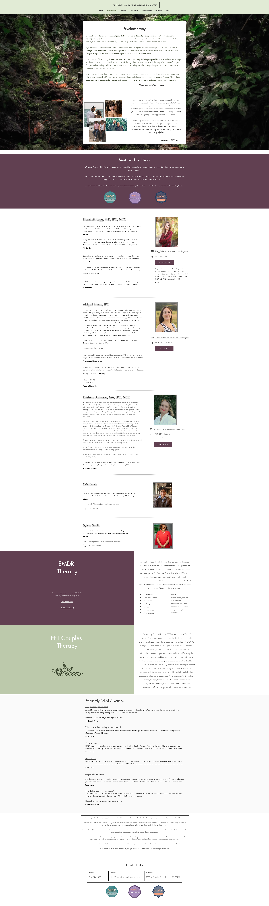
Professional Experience (92, 361)
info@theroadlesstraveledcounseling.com (126, 877)
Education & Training (91, 273)
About (85, 235)
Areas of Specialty (90, 386)
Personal (86, 262)
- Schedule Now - (92, 721)
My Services (87, 248)
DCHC (157, 282)
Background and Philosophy (94, 373)
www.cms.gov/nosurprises (161, 848)
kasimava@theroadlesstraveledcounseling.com (169, 429)
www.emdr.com (67, 601)
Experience (87, 288)
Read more (89, 736)
